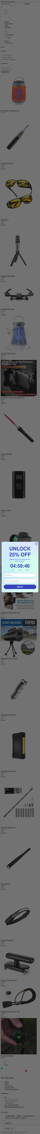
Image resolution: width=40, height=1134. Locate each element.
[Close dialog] (36, 543)
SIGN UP (20, 587)
